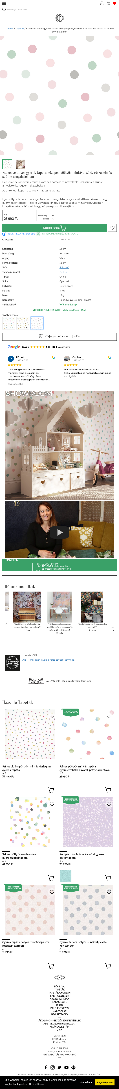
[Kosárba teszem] (51, 790)
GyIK (59, 1029)
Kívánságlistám (59, 1026)
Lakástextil (59, 1002)
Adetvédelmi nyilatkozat (60, 1023)
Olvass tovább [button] (84, 384)
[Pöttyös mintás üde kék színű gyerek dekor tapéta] (65, 876)
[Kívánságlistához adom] (112, 228)
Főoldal (9, 28)
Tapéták (19, 28)
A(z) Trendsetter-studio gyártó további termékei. (48, 659)
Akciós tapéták (59, 999)
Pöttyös (64, 272)
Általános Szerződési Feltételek (60, 1020)
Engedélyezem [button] (104, 1082)
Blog (59, 1005)
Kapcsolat (59, 1011)
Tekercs (45, 219)
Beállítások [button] (37, 1084)
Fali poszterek (59, 995)
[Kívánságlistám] (114, 3)
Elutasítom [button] (86, 1082)
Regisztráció (59, 1014)
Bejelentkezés (59, 1008)
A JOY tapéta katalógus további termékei (68, 681)
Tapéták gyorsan (60, 992)
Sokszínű (64, 267)
